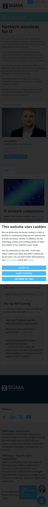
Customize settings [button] (24, 279)
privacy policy (11, 260)
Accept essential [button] (24, 273)
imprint (30, 260)
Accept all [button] (24, 268)
